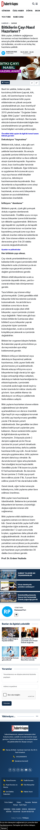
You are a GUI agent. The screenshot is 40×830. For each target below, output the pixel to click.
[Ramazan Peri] (7, 611)
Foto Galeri (9, 802)
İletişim (34, 802)
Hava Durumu (11, 780)
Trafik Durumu (28, 780)
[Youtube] (26, 770)
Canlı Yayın (23, 805)
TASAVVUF (16, 811)
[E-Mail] (16, 615)
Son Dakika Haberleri (8, 793)
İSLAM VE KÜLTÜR (28, 811)
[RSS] (30, 770)
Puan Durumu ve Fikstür (10, 786)
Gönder (6, 703)
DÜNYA (29, 11)
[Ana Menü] (37, 4)
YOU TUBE (6, 17)
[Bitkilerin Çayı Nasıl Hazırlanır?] (20, 68)
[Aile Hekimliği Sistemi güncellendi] (10, 652)
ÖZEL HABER (18, 11)
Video (19, 802)
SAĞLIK (14, 23)
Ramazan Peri (20, 610)
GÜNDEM (6, 11)
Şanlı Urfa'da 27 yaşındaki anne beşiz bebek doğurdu (29, 641)
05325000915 (21, 757)
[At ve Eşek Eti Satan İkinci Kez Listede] (29, 652)
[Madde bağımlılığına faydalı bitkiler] (10, 632)
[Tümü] (37, 716)
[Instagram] (18, 770)
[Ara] (33, 4)
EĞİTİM (8, 811)
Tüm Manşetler (29, 785)
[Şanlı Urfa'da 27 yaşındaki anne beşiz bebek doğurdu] (29, 632)
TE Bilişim (25, 818)
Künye (15, 805)
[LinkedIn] (22, 770)
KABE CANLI (18, 17)
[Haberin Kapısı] (9, 4)
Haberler (4, 23)
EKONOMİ (31, 809)
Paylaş (6, 82)
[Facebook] (10, 770)
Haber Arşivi (28, 792)
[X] (14, 770)
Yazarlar (28, 802)
